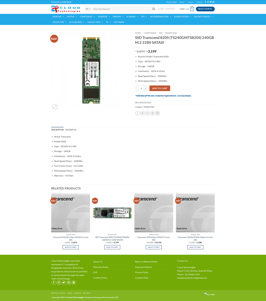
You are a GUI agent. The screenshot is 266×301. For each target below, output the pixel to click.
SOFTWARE (119, 22)
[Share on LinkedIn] (157, 113)
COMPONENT (86, 16)
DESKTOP (57, 16)
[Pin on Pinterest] (152, 113)
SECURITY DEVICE (202, 16)
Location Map (141, 277)
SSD (161, 33)
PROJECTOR (58, 22)
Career (190, 2)
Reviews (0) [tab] (71, 130)
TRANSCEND (171, 33)
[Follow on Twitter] (211, 2)
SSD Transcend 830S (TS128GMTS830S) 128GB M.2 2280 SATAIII (112, 238)
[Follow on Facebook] (205, 2)
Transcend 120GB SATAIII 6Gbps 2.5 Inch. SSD (195, 238)
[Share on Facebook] (137, 113)
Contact (199, 2)
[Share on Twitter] (142, 113)
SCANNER (130, 16)
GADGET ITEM (93, 22)
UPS (143, 16)
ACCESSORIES (75, 22)
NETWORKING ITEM (159, 16)
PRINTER (117, 16)
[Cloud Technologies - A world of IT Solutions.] (65, 9)
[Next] (215, 224)
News (182, 2)
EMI (95, 272)
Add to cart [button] (70, 247)
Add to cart (159, 88)
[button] (166, 9)
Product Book (171, 2)
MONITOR (102, 16)
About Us (97, 261)
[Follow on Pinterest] (73, 282)
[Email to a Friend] (147, 113)
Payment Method (143, 267)
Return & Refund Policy (146, 261)
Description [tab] (57, 130)
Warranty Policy (101, 267)
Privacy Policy (141, 272)
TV (107, 22)
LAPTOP (70, 16)
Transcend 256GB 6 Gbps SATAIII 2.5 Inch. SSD (71, 238)
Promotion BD (112, 297)
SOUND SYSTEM (181, 16)
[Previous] (51, 224)
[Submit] (153, 9)
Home (138, 33)
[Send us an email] (213, 2)
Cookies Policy (100, 277)
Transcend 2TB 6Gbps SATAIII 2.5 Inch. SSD (153, 238)
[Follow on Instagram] (208, 2)
